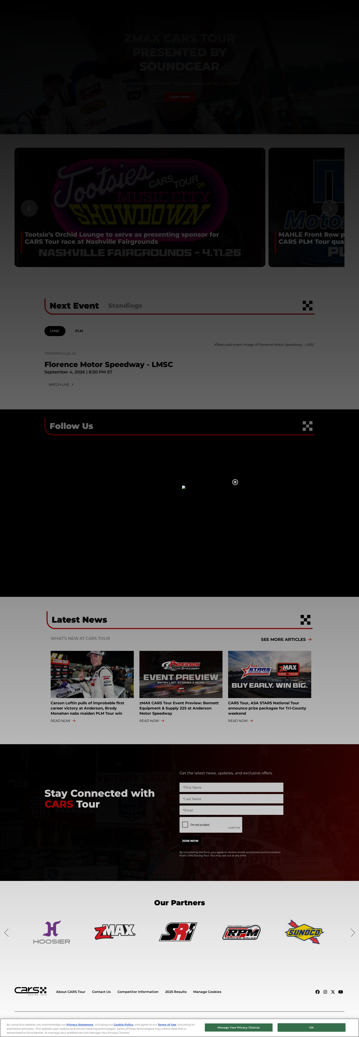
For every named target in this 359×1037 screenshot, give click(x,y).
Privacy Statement (79, 1024)
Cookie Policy (123, 1024)
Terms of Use (167, 1024)
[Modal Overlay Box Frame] (179, 518)
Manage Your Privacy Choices (239, 1027)
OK (311, 1027)
